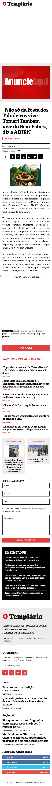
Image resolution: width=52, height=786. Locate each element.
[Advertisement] (26, 35)
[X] (18, 156)
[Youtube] (18, 672)
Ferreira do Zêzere (10, 730)
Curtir (45, 757)
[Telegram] (34, 156)
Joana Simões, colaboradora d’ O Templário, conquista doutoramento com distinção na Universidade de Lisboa (25, 383)
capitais (32, 331)
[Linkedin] (23, 156)
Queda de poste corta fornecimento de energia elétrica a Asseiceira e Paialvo (24, 701)
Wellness (6, 337)
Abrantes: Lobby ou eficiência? (38, 460)
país (37, 334)
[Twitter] (11, 672)
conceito (40, 331)
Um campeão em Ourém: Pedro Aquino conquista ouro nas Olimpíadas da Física (25, 428)
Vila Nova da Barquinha (12, 744)
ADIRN (15, 331)
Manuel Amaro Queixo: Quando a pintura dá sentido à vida (25, 417)
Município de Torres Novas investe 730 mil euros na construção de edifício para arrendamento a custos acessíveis (14, 466)
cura (5, 334)
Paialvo (5, 694)
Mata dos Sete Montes (17, 334)
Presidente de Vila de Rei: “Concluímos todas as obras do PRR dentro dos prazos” (25, 586)
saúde (43, 334)
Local (4, 708)
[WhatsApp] (29, 156)
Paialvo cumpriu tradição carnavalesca (18, 689)
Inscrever (44, 772)
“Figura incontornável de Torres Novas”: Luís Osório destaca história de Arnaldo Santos (25, 370)
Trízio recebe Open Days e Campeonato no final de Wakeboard (24, 594)
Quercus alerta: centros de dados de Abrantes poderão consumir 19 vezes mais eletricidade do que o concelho (25, 578)
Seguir (45, 762)
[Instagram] (24, 672)
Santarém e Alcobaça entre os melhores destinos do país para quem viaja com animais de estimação (25, 568)
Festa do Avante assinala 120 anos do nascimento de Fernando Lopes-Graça (22, 559)
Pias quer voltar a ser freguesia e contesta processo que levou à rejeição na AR (23, 724)
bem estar (23, 331)
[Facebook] (12, 156)
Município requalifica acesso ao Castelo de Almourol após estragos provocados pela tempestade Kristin (25, 738)
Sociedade (6, 376)
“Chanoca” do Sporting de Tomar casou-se (24, 407)
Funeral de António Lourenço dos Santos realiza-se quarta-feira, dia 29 (25, 396)
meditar (30, 334)
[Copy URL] (40, 156)
